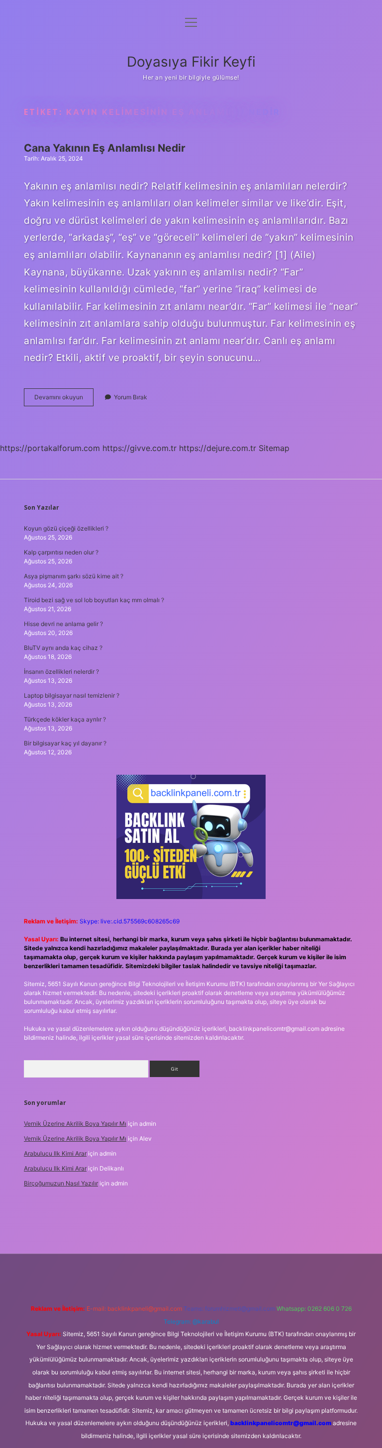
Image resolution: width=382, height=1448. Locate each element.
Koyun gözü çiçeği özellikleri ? (66, 528)
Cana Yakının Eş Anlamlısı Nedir (105, 148)
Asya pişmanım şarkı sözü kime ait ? (73, 576)
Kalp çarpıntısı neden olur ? (61, 552)
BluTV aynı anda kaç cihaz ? (63, 647)
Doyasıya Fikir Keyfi (191, 61)
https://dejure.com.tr (217, 448)
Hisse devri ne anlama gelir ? (63, 624)
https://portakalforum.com (50, 448)
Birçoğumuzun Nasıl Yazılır (61, 1183)
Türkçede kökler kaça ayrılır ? (65, 719)
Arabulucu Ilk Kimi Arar (55, 1153)
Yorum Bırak (130, 397)
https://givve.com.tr (139, 448)
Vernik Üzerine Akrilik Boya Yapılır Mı (75, 1123)
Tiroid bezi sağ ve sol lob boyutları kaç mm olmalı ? (94, 600)
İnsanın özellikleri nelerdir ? (61, 671)
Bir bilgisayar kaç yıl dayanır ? (65, 743)
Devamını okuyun (64, 399)
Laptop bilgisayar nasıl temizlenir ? (71, 695)
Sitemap (274, 448)
